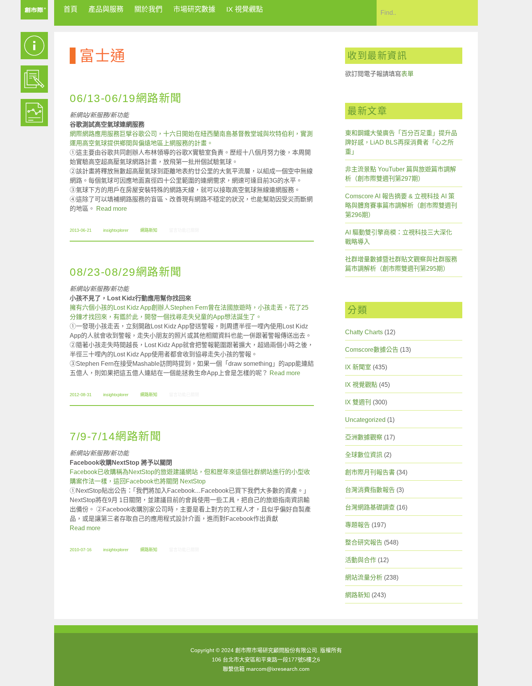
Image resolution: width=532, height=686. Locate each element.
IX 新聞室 (358, 367)
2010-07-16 (81, 549)
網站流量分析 (363, 577)
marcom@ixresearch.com (278, 669)
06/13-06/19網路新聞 (126, 98)
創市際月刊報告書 (370, 472)
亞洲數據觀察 (363, 437)
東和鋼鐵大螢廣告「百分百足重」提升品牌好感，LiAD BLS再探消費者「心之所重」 (401, 142)
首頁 (70, 9)
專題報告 (357, 525)
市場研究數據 (194, 9)
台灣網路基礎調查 (370, 507)
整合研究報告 (363, 542)
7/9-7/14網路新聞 (115, 436)
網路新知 (148, 230)
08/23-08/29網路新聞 (126, 272)
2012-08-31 (81, 394)
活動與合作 (360, 560)
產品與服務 (105, 9)
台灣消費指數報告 (370, 490)
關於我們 (148, 9)
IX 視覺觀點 (244, 9)
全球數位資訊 (363, 454)
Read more (111, 208)
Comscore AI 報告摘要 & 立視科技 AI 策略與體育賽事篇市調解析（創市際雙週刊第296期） (401, 205)
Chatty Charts (364, 332)
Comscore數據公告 (371, 349)
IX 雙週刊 (358, 402)
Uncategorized (365, 419)
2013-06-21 (81, 230)
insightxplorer (116, 230)
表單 (407, 74)
